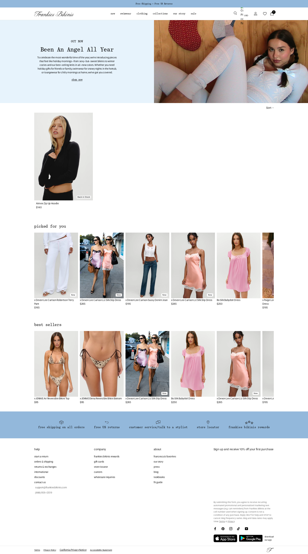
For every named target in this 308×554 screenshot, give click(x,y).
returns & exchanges (45, 466)
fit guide (158, 482)
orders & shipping (43, 461)
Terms (222, 521)
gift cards (99, 461)
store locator (101, 466)
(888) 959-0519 (43, 492)
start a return (41, 456)
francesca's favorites (165, 456)
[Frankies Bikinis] (53, 13)
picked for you (50, 226)
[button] (235, 14)
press (157, 466)
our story (158, 461)
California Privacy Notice (73, 550)
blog (156, 472)
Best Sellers (47, 325)
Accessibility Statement (101, 550)
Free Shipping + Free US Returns (154, 3)
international (41, 472)
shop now (76, 79)
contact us (40, 482)
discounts (39, 477)
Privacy (231, 521)
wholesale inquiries (104, 477)
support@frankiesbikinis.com (50, 487)
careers (98, 472)
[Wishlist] (265, 13)
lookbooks (159, 477)
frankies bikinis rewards (106, 456)
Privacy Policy (49, 550)
